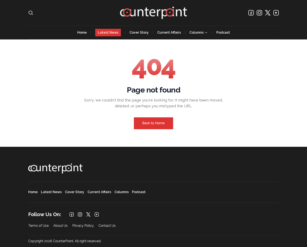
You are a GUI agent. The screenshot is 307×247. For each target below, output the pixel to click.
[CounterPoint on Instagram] (259, 12)
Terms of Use (38, 226)
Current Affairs (169, 32)
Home (82, 32)
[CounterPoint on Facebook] (251, 12)
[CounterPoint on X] (267, 12)
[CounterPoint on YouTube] (276, 12)
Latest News (108, 32)
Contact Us (107, 226)
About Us (60, 226)
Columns (196, 32)
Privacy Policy (83, 226)
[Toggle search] (30, 12)
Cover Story (139, 32)
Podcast (223, 32)
